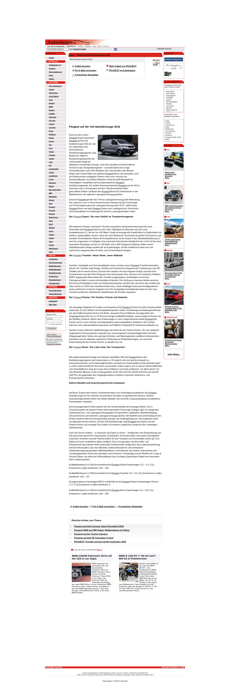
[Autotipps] (174, 98)
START (51, 58)
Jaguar (51, 159)
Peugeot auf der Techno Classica (91, 534)
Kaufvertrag (53, 276)
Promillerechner (55, 273)
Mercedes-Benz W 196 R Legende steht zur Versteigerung (173, 275)
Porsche (52, 211)
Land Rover (53, 176)
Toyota (51, 245)
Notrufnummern (55, 280)
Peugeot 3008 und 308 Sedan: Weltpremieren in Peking (102, 530)
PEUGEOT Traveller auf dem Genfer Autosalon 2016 (100, 542)
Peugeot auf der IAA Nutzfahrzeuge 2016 (93, 55)
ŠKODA (52, 228)
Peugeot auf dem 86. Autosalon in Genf (93, 538)
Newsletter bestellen (54, 344)
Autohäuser (53, 259)
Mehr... (167, 178)
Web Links (53, 305)
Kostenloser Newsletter (86, 75)
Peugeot (52, 207)
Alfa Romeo (53, 93)
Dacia (51, 131)
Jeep (51, 162)
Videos (51, 79)
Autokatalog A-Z (55, 65)
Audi (50, 100)
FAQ (79, 675)
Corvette (52, 128)
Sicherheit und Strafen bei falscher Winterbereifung (173, 342)
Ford (50, 148)
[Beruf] (174, 121)
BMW (51, 107)
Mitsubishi (53, 197)
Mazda (51, 186)
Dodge (51, 138)
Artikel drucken (82, 66)
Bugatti (51, 110)
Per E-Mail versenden (85, 70)
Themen (125, 673)
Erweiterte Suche (79, 49)
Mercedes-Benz (55, 190)
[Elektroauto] (174, 129)
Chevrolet (52, 117)
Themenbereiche (55, 294)
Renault (52, 214)
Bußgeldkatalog (55, 270)
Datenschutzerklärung (115, 675)
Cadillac (52, 114)
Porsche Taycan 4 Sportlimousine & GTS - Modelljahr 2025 (173, 308)
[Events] (174, 100)
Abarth (51, 90)
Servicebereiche (55, 291)
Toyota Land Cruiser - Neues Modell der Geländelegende (173, 241)
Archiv (84, 675)
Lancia (51, 172)
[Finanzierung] (174, 131)
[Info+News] (174, 106)
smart (51, 231)
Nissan (51, 200)
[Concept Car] (174, 125)
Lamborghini (53, 169)
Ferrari (51, 141)
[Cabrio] (174, 123)
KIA (50, 166)
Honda (51, 152)
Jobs (151, 675)
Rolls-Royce (53, 217)
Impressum (98, 675)
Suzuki (51, 238)
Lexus (51, 179)
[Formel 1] (174, 133)
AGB (105, 675)
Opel (50, 204)
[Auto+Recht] (174, 94)
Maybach (52, 183)
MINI (50, 193)
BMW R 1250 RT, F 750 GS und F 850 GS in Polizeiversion (137, 557)
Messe (72, 55)
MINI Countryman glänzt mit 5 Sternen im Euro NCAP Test (174, 208)
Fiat (50, 145)
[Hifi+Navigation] (174, 102)
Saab (51, 221)
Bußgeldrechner (55, 266)
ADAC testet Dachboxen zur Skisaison (170, 174)
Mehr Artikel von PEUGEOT (123, 66)
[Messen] (174, 108)
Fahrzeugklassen (55, 72)
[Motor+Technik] (174, 110)
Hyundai (52, 155)
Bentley (52, 103)
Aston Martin (54, 96)
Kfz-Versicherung (55, 263)
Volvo (51, 252)
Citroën (51, 124)
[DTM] (174, 127)
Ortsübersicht (54, 283)
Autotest (52, 69)
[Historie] (174, 104)
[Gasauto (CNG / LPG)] (174, 137)
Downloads (53, 301)
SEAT (51, 224)
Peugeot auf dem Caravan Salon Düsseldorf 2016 (99, 526)
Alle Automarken (55, 86)
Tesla (51, 242)
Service (119, 673)
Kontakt (145, 675)
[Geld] (174, 139)
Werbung (139, 675)
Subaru (51, 235)
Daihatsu (52, 134)
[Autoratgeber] (174, 96)
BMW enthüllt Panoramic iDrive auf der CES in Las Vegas (92, 557)
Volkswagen (53, 249)
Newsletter (90, 675)
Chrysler (52, 121)
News (51, 75)
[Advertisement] (115, 19)
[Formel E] (174, 135)
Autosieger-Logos (129, 675)
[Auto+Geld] (174, 92)
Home (85, 673)
